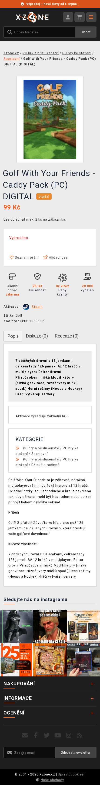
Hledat (85, 32)
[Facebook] (36, 735)
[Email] (24, 735)
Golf (19, 315)
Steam (37, 307)
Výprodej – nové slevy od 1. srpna (53, 4)
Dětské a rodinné (45, 465)
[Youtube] (57, 735)
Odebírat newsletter (75, 752)
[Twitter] (46, 735)
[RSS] (79, 735)
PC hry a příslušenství (41, 448)
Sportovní (39, 454)
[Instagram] (68, 735)
